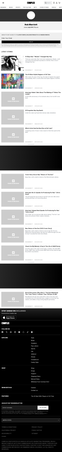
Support (33, 373)
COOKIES (4, 436)
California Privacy (9, 430)
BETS (35, 7)
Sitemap (35, 433)
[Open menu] (3, 2)
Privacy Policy (39, 45)
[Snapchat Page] (23, 332)
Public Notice (37, 430)
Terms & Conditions (9, 427)
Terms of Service (49, 45)
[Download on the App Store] (9, 316)
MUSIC (11, 7)
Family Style (34, 362)
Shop (32, 368)
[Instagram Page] (15, 332)
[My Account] (57, 3)
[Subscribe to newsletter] (43, 408)
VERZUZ (54, 7)
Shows (33, 357)
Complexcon (35, 359)
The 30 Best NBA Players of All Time (42, 396)
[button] (31, 420)
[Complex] (31, 3)
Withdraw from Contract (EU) (40, 382)
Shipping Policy (35, 376)
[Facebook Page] (2, 332)
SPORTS (18, 7)
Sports (33, 348)
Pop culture (34, 346)
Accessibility (6, 433)
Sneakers (34, 343)
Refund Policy (35, 379)
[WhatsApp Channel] (11, 332)
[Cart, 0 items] (59, 3)
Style (32, 338)
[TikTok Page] (27, 332)
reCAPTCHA (27, 45)
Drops (33, 371)
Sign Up (31, 41)
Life (32, 351)
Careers (33, 387)
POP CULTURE (27, 7)
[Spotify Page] (32, 332)
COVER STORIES (44, 7)
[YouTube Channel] (19, 332)
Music (33, 340)
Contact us (34, 390)
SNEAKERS (3, 7)
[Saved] (54, 3)
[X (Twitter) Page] (6, 332)
